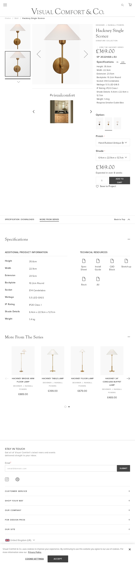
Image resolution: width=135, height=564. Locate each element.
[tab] (67, 239)
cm (122, 62)
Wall (16, 18)
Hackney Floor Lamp (82, 378)
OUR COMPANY (13, 510)
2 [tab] (69, 406)
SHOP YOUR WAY (14, 500)
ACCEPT (58, 558)
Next (128, 378)
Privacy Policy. (34, 552)
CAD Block (112, 268)
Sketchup (126, 266)
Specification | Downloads (19, 219)
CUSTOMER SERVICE (16, 491)
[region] (67, 554)
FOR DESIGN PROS (15, 519)
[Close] (129, 549)
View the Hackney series (111, 47)
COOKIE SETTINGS (34, 558)
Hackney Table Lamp (53, 378)
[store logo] (67, 11)
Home (8, 18)
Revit (83, 284)
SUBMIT (123, 468)
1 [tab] (65, 407)
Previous (6, 378)
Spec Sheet (84, 268)
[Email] (67, 468)
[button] (38, 54)
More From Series (49, 219)
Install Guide (98, 268)
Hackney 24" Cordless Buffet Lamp (112, 381)
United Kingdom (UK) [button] (21, 540)
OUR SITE (10, 529)
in (118, 62)
